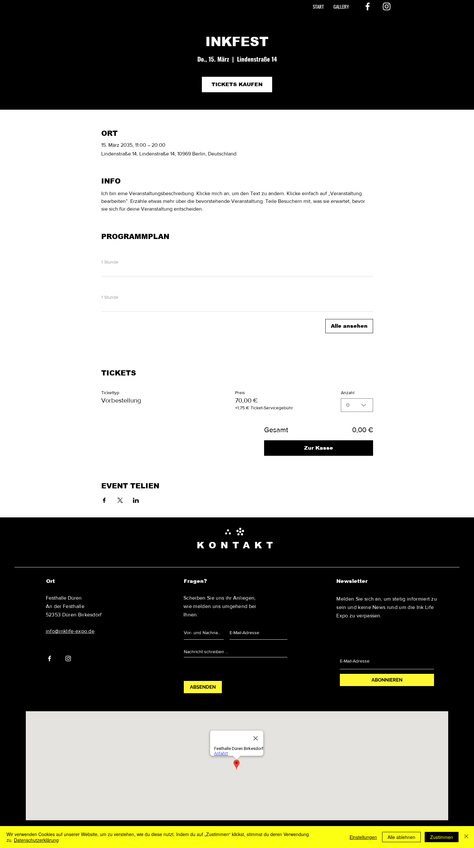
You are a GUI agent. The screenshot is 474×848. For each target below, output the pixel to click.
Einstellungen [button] (363, 837)
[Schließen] (466, 837)
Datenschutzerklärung (36, 840)
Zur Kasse (318, 448)
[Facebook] (367, 6)
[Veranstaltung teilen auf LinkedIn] (136, 500)
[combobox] (357, 405)
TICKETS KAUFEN (237, 84)
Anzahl (347, 392)
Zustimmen (441, 837)
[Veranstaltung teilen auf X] (120, 500)
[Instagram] (386, 6)
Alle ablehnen (401, 837)
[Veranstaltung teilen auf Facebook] (104, 500)
